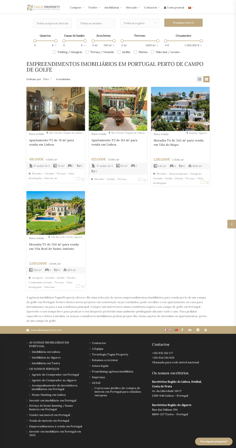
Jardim (126, 52)
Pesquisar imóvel (183, 22)
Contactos (150, 7)
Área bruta (103, 35)
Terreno (139, 35)
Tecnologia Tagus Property (110, 354)
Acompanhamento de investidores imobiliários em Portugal (54, 387)
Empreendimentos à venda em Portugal (55, 426)
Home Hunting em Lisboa (49, 394)
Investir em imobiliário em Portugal (52, 400)
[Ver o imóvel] (78, 179)
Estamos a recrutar (105, 360)
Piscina (143, 52)
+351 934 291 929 (163, 357)
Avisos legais (100, 365)
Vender (92, 7)
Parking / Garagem (70, 52)
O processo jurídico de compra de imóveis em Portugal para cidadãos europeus (118, 391)
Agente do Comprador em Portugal (55, 374)
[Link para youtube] (206, 330)
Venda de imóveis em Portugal (49, 420)
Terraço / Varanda (102, 52)
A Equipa (97, 348)
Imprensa (98, 377)
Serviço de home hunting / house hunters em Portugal (51, 407)
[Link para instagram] (198, 330)
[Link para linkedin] (190, 330)
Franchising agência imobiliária (112, 371)
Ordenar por (33, 79)
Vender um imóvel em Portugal (49, 415)
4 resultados (62, 79)
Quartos (45, 35)
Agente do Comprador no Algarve (54, 380)
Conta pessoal (175, 7)
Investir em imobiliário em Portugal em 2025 (55, 433)
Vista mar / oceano (168, 52)
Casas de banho (74, 35)
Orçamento (183, 35)
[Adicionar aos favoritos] (82, 179)
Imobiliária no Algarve (46, 357)
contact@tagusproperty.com (46, 330)
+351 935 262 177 (162, 353)
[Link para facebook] (182, 330)
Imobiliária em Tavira (46, 363)
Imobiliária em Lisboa (46, 351)
